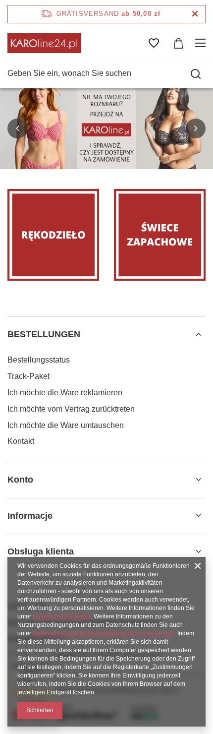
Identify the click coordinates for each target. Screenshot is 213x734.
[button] (17, 128)
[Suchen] (195, 74)
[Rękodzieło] (53, 235)
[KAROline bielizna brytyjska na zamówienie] (106, 128)
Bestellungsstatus (38, 360)
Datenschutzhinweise (62, 616)
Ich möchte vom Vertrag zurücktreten (71, 409)
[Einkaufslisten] (153, 43)
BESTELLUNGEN (43, 334)
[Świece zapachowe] (160, 235)
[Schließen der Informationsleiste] (195, 14)
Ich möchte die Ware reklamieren (64, 392)
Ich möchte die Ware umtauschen (65, 425)
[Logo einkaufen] (44, 43)
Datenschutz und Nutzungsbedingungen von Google (103, 633)
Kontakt (20, 441)
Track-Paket (28, 376)
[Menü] (202, 43)
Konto (20, 480)
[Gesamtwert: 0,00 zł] (178, 43)
